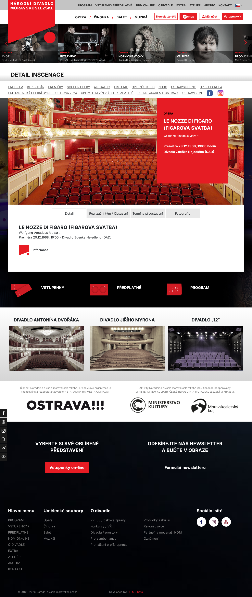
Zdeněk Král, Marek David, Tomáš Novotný (24, 60)
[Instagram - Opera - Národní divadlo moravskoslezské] (220, 93)
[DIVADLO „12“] (205, 348)
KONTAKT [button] (225, 5)
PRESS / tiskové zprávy (108, 520)
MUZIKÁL (142, 17)
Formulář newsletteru (185, 467)
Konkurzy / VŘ (101, 526)
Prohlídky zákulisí (157, 520)
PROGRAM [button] (85, 5)
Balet (47, 532)
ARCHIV (14, 563)
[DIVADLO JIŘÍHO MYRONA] (127, 348)
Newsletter (164, 16)
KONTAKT (15, 569)
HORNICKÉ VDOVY (72, 56)
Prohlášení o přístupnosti (109, 545)
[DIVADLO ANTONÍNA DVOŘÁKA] (46, 348)
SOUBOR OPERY (78, 87)
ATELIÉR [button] (195, 5)
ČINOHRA (101, 17)
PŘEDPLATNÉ (129, 287)
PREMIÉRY (55, 87)
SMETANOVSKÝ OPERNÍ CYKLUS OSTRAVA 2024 (42, 93)
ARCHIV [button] (209, 5)
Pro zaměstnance (103, 538)
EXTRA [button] (181, 5)
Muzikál (49, 538)
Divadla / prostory (104, 532)
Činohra (49, 526)
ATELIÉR (14, 557)
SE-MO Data (135, 591)
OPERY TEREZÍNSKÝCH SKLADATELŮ (107, 93)
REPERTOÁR (35, 87)
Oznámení (151, 538)
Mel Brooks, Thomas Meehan (192, 60)
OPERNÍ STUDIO (143, 87)
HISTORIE (121, 87)
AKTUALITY (102, 87)
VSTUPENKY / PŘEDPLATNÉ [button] (113, 5)
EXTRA (13, 551)
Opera (48, 520)
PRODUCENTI (186, 56)
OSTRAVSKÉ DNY (183, 87)
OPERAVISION (192, 93)
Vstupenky (231, 16)
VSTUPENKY (52, 287)
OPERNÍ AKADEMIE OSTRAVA (157, 93)
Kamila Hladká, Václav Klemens (76, 60)
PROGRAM (15, 87)
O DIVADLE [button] (165, 5)
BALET (122, 17)
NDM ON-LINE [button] (145, 5)
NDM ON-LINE (19, 538)
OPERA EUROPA (211, 87)
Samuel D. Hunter (128, 60)
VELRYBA (125, 56)
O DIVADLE (16, 545)
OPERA (80, 17)
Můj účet (211, 16)
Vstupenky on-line (66, 467)
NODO (162, 87)
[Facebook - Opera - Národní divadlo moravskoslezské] (210, 93)
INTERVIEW (10, 56)
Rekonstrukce (154, 526)
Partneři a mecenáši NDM (163, 532)
